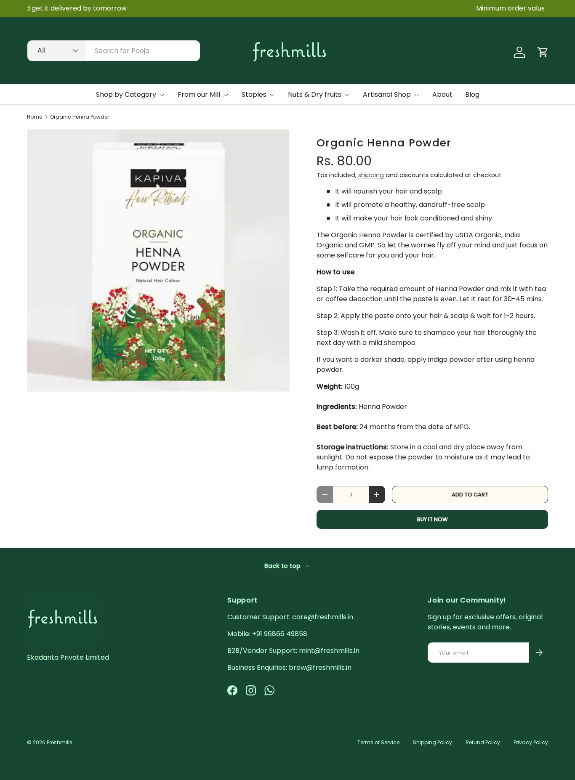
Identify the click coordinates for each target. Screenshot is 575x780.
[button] (543, 52)
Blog (472, 94)
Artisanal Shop (387, 94)
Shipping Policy (432, 742)
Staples (254, 94)
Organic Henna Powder (79, 116)
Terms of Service (378, 742)
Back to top (283, 566)
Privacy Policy (531, 742)
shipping (371, 175)
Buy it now (432, 519)
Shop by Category (126, 94)
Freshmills (59, 742)
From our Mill (199, 94)
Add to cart (470, 494)
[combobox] (113, 50)
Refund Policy (483, 742)
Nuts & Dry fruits (314, 94)
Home (34, 116)
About (442, 94)
